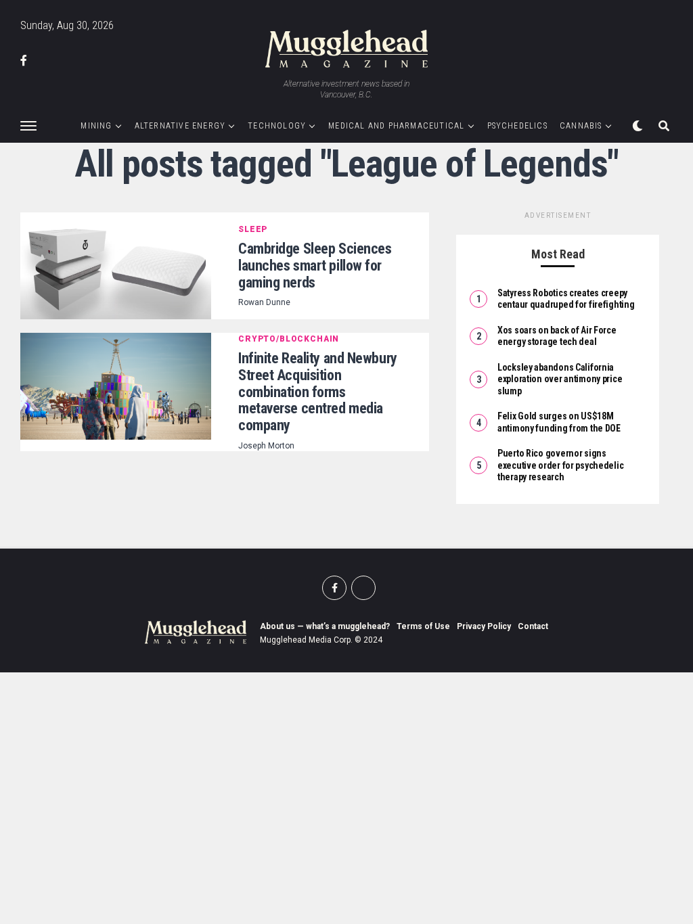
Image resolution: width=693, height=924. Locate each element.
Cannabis (581, 126)
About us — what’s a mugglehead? (325, 626)
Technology (277, 126)
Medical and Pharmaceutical (396, 126)
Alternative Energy (180, 126)
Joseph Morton (266, 446)
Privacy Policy (484, 626)
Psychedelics (517, 126)
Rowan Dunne (264, 302)
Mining (96, 126)
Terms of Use (423, 626)
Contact (533, 626)
